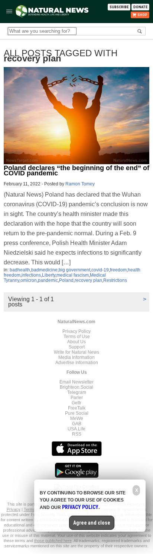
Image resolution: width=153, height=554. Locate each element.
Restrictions (115, 280)
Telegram (76, 392)
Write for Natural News (76, 352)
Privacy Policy (76, 331)
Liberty (48, 275)
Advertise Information (76, 362)
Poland (66, 280)
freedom (118, 270)
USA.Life (76, 429)
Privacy (13, 509)
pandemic (48, 280)
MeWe (76, 418)
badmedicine (44, 270)
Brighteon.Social (76, 387)
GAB (76, 423)
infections (31, 275)
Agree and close (91, 523)
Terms (30, 509)
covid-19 (100, 270)
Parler (77, 397)
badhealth (20, 270)
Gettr (76, 402)
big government (74, 270)
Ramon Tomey (80, 184)
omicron (28, 280)
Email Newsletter (76, 382)
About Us (76, 341)
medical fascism (72, 275)
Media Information (76, 357)
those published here (53, 540)
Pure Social (76, 413)
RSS (76, 434)
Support (77, 347)
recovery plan (88, 280)
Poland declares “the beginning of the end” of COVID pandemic (76, 170)
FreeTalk (76, 408)
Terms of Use (77, 336)
